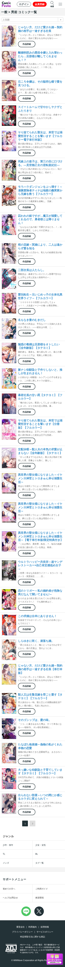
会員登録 (40, 4)
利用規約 (32, 927)
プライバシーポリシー (22, 932)
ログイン (24, 4)
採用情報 (45, 927)
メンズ (6, 863)
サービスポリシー (45, 932)
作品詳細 (27, 44)
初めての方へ (9, 889)
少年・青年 (8, 845)
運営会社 (20, 927)
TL (4, 854)
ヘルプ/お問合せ (10, 898)
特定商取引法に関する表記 (32, 937)
